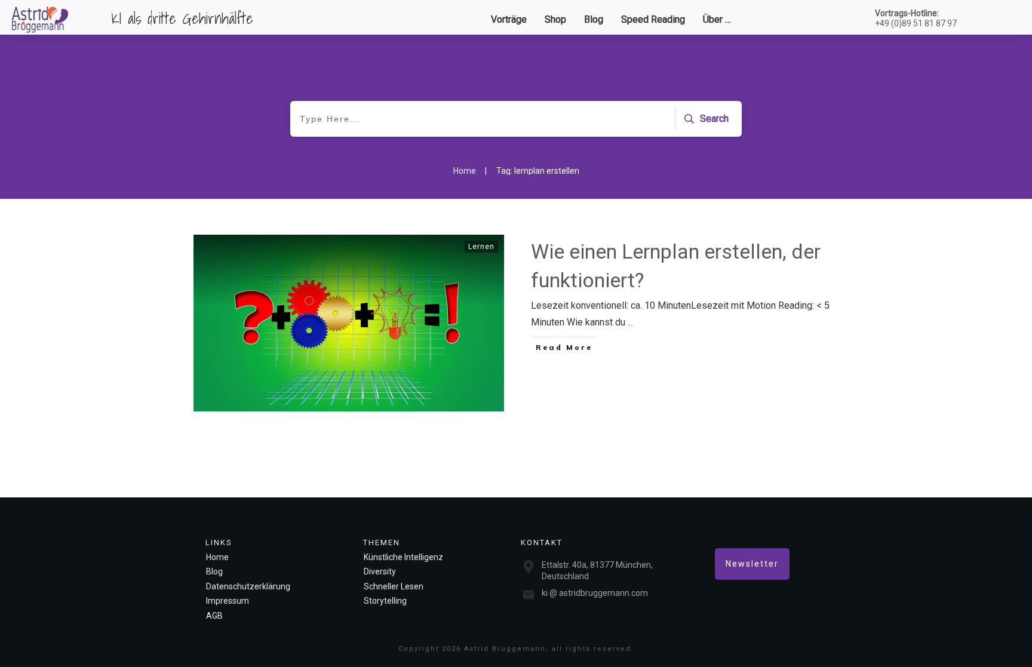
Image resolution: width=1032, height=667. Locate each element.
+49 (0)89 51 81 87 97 (916, 23)
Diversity (380, 571)
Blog (214, 571)
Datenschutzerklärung (248, 586)
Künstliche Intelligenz (403, 557)
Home (217, 557)
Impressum (227, 600)
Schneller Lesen (393, 586)
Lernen (481, 246)
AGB (214, 615)
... (630, 322)
